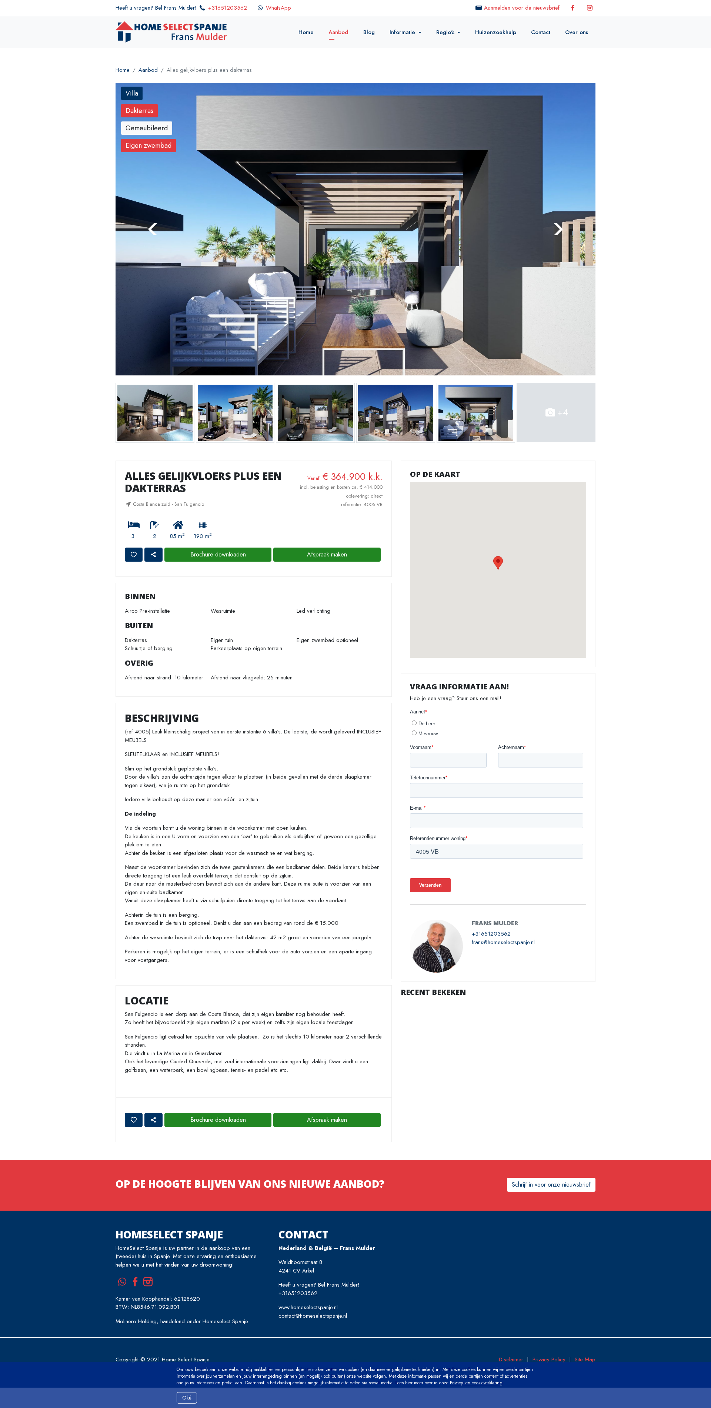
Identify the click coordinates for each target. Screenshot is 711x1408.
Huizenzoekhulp (495, 32)
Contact (540, 32)
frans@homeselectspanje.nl (503, 935)
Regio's (445, 32)
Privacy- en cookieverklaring (476, 1382)
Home (306, 32)
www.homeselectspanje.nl (308, 1300)
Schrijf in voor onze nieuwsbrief (551, 1177)
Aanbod (338, 32)
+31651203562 (227, 8)
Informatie (402, 32)
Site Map (585, 1352)
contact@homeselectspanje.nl (312, 1308)
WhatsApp (278, 8)
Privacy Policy (549, 1352)
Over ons (576, 32)
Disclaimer (511, 1352)
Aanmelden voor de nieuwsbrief (522, 8)
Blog (369, 32)
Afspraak (327, 547)
